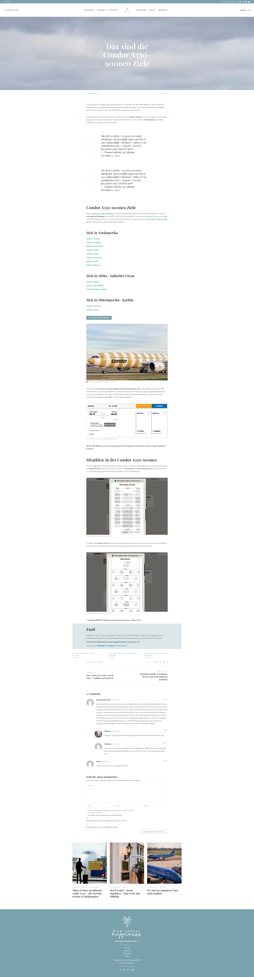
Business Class (163, 219)
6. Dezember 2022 (93, 93)
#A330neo (125, 136)
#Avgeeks (126, 145)
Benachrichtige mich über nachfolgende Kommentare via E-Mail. (106, 821)
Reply (165, 699)
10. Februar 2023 (115, 700)
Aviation (164, 93)
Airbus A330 (91, 662)
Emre (98, 761)
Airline (162, 887)
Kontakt (7, 1)
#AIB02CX (137, 142)
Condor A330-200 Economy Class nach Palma (156, 653)
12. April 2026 (152, 887)
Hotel (125, 887)
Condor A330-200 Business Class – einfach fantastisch (122, 653)
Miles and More (93, 887)
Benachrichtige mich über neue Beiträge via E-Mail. (102, 827)
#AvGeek (136, 145)
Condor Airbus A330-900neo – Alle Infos (83, 653)
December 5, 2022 (110, 155)
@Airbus (115, 136)
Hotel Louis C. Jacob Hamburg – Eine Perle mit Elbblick (125, 893)
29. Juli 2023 (115, 744)
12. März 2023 (105, 761)
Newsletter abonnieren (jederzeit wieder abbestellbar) (105, 815)
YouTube (120, 222)
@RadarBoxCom (110, 145)
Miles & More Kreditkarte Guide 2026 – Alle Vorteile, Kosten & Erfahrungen (87, 893)
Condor (100, 662)
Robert (108, 731)
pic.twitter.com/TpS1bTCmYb (117, 149)
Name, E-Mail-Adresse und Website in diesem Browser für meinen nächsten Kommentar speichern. (111, 811)
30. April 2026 (115, 887)
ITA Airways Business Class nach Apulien (162, 892)
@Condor (137, 136)
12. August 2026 (78, 887)
